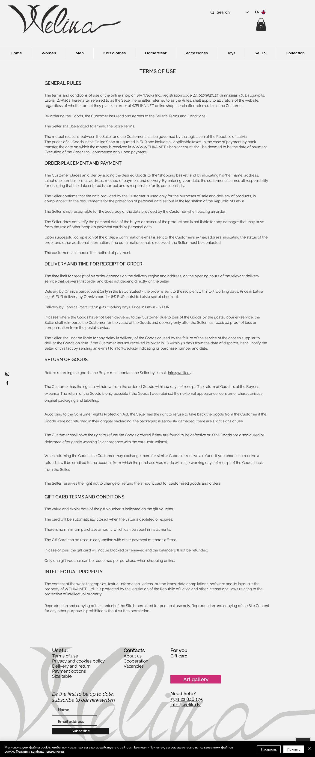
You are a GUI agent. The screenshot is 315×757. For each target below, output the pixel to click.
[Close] (309, 749)
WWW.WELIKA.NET (149, 147)
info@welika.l (179, 373)
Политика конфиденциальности (40, 751)
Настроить (269, 749)
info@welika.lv (126, 348)
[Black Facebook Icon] (7, 383)
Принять (293, 749)
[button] (261, 24)
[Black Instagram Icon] (7, 374)
